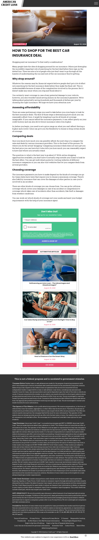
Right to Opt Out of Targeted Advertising (60, 523)
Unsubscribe (21, 521)
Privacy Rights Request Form (72, 521)
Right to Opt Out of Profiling (34, 523)
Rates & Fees (81, 526)
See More (49, 365)
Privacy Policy (36, 235)
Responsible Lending (77, 518)
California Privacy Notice (59, 235)
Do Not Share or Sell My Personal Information (44, 521)
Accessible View (57, 526)
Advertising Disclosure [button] (65, 234)
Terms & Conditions (45, 235)
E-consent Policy (41, 234)
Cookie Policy (69, 526)
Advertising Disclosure (49, 528)
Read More (74, 537)
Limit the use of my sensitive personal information (32, 526)
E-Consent (64, 518)
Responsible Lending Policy (52, 234)
